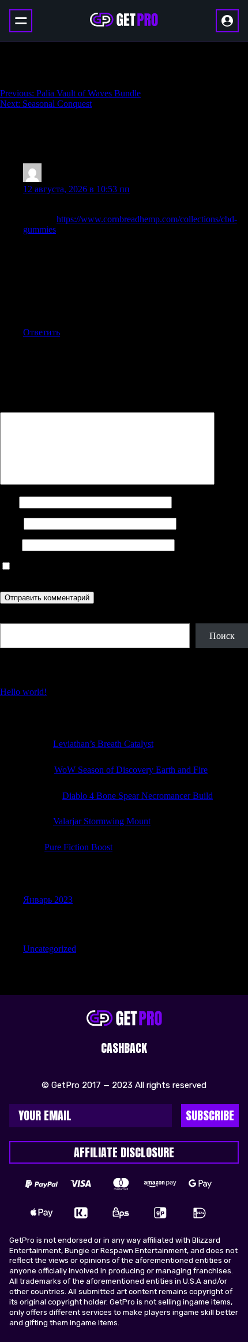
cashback (124, 1048)
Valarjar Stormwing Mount (102, 821)
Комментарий (30, 407)
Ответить (41, 332)
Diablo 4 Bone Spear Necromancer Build (137, 796)
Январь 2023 (48, 899)
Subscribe (210, 1115)
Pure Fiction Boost (78, 847)
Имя (8, 502)
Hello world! (23, 692)
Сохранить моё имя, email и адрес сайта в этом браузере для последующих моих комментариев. (116, 572)
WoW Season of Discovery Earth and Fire (131, 770)
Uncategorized (49, 949)
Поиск (12, 618)
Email (10, 523)
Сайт (10, 544)
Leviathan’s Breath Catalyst (103, 744)
